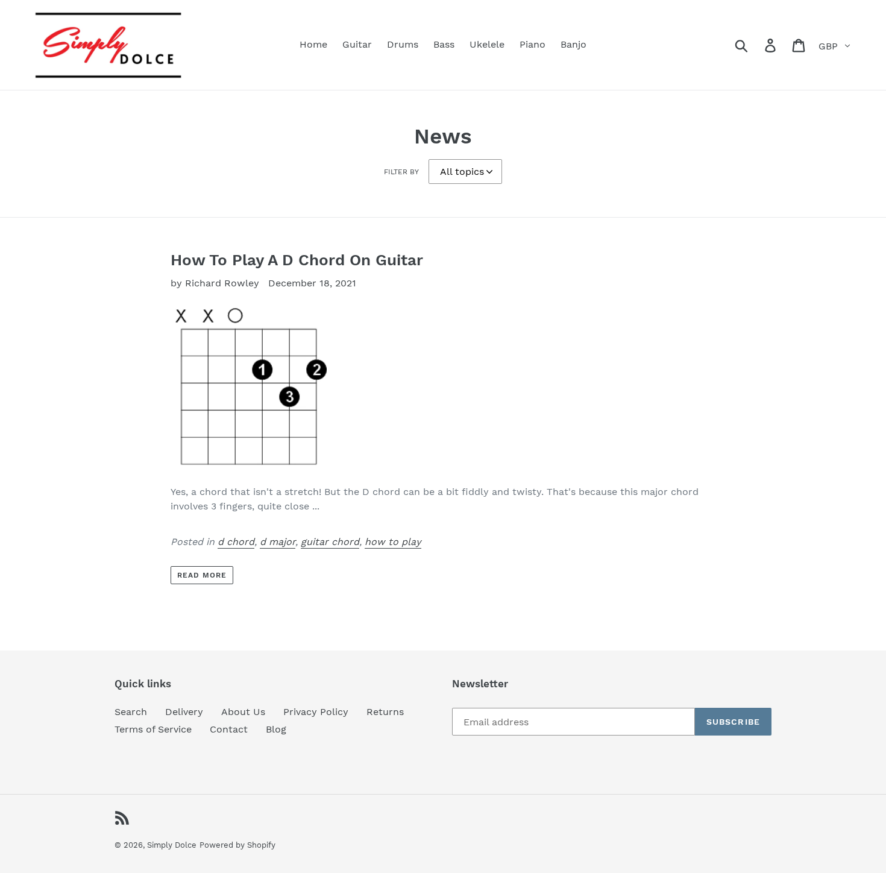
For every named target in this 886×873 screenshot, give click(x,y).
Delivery (184, 711)
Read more (202, 575)
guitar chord (330, 541)
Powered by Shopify (237, 844)
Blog (276, 729)
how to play (393, 541)
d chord (236, 541)
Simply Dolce (171, 844)
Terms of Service (153, 729)
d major (277, 541)
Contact (229, 729)
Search (131, 711)
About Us (243, 711)
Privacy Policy (315, 711)
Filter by (401, 172)
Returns (385, 711)
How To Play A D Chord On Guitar (297, 260)
